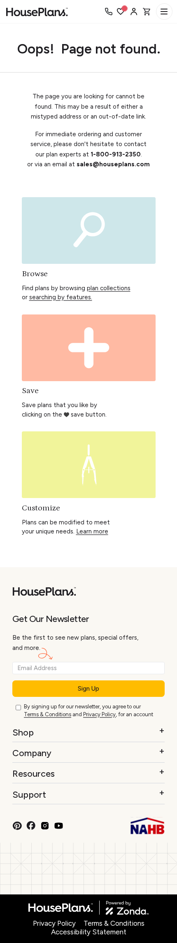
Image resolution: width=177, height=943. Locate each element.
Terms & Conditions (47, 714)
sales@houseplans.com (113, 164)
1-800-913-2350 (116, 154)
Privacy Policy (99, 714)
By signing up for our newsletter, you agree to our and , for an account (88, 710)
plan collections (108, 288)
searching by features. (60, 297)
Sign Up (88, 688)
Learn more (92, 531)
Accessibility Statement (88, 932)
